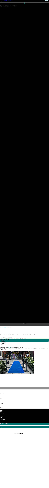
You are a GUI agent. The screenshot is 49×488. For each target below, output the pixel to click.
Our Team (1, 412)
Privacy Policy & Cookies (2, 419)
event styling (6, 348)
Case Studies (1, 411)
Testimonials (1, 416)
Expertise (1, 410)
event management (11, 348)
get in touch (9, 347)
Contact (1, 417)
